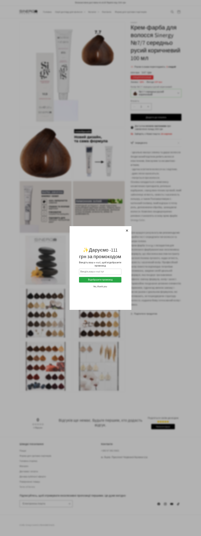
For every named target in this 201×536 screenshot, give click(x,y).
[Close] (127, 230)
